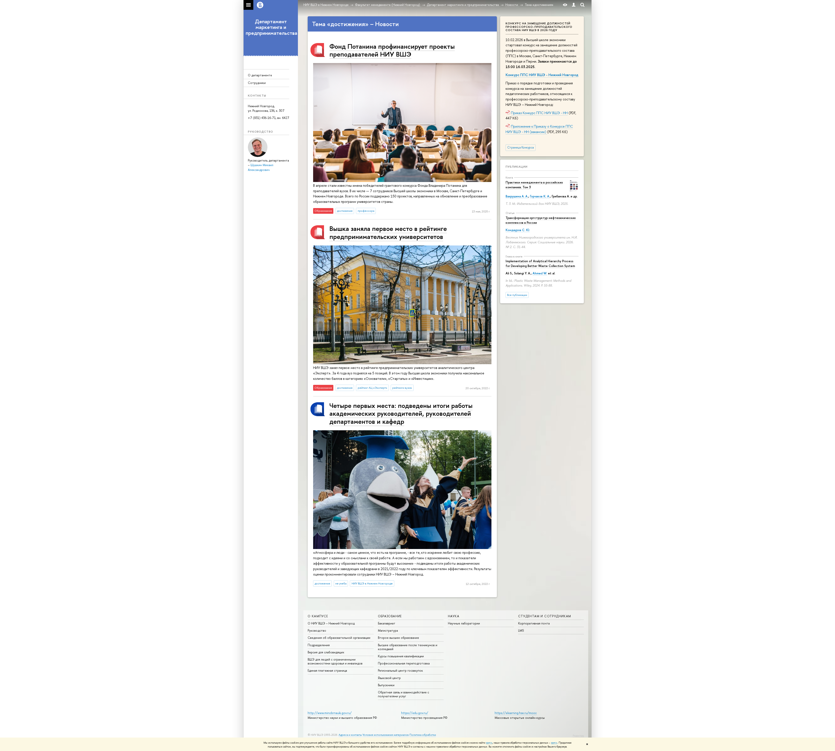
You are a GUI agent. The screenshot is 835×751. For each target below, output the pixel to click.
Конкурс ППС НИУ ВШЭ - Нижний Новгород (542, 74)
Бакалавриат (386, 623)
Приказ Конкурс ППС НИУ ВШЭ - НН (539, 112)
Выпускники (386, 685)
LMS (521, 630)
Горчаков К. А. (540, 196)
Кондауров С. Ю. (518, 230)
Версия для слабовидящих (326, 652)
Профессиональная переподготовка (404, 663)
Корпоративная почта (534, 623)
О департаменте (260, 75)
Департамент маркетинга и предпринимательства (271, 27)
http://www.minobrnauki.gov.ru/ (330, 713)
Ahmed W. (540, 273)
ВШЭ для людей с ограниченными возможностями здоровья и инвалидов (335, 661)
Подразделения (319, 645)
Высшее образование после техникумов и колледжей (407, 647)
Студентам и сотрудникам (544, 616)
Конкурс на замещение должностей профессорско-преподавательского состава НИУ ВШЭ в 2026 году (539, 26)
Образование (390, 616)
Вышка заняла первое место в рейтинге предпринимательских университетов (388, 232)
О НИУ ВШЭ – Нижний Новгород (331, 623)
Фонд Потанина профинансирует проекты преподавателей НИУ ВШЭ (392, 50)
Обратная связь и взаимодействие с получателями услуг (403, 694)
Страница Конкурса (520, 147)
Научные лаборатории (464, 623)
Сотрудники (257, 83)
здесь (489, 742)
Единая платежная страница (327, 670)
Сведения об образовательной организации (339, 638)
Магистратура (388, 630)
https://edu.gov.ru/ (414, 713)
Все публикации (517, 295)
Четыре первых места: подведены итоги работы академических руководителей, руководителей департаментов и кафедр (401, 413)
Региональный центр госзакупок (400, 670)
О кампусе (318, 616)
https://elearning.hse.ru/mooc (516, 713)
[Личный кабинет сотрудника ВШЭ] (573, 5)
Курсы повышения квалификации (401, 656)
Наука (453, 616)
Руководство (317, 630)
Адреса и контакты (350, 735)
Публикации (517, 167)
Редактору (578, 735)
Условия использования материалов (385, 735)
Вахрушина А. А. (517, 196)
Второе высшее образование (398, 638)
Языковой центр (389, 678)
